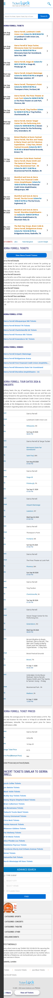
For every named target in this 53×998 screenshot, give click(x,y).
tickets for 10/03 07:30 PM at (27, 183)
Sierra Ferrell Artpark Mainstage (17, 354)
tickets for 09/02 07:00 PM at (28, 75)
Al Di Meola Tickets (12, 837)
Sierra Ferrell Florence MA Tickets (18, 334)
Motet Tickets (9, 853)
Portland (29, 539)
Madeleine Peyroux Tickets (15, 845)
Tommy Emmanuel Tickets (15, 816)
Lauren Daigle (36, 242)
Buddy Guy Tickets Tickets (15, 795)
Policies (37, 988)
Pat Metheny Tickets (12, 832)
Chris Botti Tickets (11, 820)
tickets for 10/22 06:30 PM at (28, 230)
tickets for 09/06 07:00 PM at (29, 99)
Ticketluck (21, 4)
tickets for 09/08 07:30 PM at (28, 112)
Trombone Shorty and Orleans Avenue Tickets (23, 849)
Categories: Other (12, 932)
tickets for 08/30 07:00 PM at (28, 50)
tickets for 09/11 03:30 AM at (28, 144)
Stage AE (29, 477)
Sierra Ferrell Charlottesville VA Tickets (20, 330)
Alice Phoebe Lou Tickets (14, 841)
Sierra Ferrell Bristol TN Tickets (17, 325)
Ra (47, 242)
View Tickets (47, 36)
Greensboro (30, 624)
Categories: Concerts (14, 922)
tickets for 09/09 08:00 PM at (28, 126)
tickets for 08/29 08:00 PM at (29, 35)
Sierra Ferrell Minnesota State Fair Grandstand (23, 367)
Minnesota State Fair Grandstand (34, 448)
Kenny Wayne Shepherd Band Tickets (19, 800)
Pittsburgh (30, 483)
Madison (29, 693)
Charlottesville (31, 594)
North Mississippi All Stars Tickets (18, 861)
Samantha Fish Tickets (13, 857)
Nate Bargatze (20, 242)
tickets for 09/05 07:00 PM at (28, 87)
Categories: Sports (13, 916)
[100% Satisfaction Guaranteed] (14, 908)
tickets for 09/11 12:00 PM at (28, 164)
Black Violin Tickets (12, 791)
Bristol (28, 659)
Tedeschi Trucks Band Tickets (16, 812)
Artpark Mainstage (33, 505)
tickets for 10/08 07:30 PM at (28, 215)
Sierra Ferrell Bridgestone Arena (17, 358)
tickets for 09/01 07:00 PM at (28, 64)
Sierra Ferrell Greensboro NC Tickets (19, 339)
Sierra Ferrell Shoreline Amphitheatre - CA (21, 372)
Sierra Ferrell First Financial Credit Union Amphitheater (27, 363)
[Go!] (44, 16)
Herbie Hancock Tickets (14, 824)
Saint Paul (30, 455)
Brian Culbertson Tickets (14, 804)
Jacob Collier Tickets (12, 783)
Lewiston (29, 511)
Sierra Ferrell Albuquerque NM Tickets (20, 321)
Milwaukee (30, 426)
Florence (29, 566)
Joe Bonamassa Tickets (13, 808)
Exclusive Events (12, 937)
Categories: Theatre (13, 927)
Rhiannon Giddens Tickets (15, 828)
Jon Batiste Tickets (11, 787)
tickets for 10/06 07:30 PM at (28, 200)
